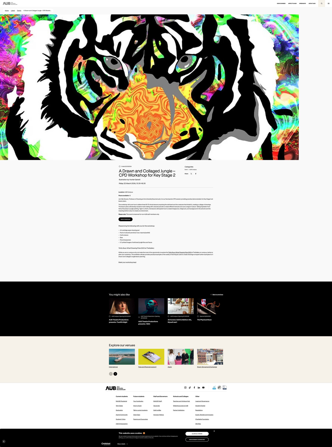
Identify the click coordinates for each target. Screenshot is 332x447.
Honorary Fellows (158, 415)
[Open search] (321, 3)
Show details (121, 444)
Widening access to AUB (180, 406)
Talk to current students (140, 410)
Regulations (199, 410)
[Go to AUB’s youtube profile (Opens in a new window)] (203, 387)
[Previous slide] (111, 374)
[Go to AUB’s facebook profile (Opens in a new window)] (194, 387)
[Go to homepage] (119, 388)
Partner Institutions (178, 410)
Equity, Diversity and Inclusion (204, 415)
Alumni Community (122, 415)
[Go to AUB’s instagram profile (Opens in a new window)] (185, 387)
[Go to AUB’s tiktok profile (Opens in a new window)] (190, 387)
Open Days (136, 415)
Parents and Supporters (140, 419)
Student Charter (200, 406)
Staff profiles (157, 410)
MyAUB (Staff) (157, 401)
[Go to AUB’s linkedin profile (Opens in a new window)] (199, 387)
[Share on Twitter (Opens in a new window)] (191, 174)
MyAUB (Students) (121, 401)
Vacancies (156, 406)
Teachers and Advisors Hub (181, 401)
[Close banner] (214, 431)
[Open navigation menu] (328, 3)
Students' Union (120, 419)
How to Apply (137, 406)
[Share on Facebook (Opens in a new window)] (196, 174)
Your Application (138, 401)
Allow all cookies (197, 433)
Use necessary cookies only (197, 439)
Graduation (119, 410)
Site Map (198, 424)
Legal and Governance (202, 401)
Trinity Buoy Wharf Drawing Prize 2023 (179, 252)
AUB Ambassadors (122, 424)
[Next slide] (115, 374)
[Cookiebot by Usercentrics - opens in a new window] (106, 444)
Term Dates (119, 406)
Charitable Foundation (202, 419)
